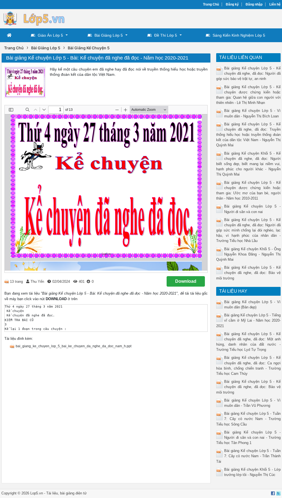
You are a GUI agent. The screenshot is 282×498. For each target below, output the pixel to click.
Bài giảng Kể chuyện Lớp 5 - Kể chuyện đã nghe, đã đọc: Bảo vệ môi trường (248, 272)
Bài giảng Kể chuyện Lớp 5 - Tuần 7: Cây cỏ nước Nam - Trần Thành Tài (248, 456)
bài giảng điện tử (73, 493)
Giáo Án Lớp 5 (50, 35)
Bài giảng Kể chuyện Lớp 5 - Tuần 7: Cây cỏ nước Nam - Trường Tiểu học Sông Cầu (248, 418)
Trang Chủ (211, 4)
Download (185, 281)
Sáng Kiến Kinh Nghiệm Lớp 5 (239, 35)
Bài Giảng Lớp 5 (108, 35)
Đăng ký (232, 4)
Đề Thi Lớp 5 (165, 35)
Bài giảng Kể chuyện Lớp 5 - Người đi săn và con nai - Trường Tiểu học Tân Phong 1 (248, 437)
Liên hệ (275, 4)
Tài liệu (52, 493)
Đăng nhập (254, 4)
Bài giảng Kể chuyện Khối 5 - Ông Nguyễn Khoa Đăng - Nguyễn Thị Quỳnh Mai (248, 254)
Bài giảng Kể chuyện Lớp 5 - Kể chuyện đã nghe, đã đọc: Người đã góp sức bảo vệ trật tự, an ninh (248, 73)
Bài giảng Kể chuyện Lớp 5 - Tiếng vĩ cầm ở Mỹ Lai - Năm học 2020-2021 (248, 320)
